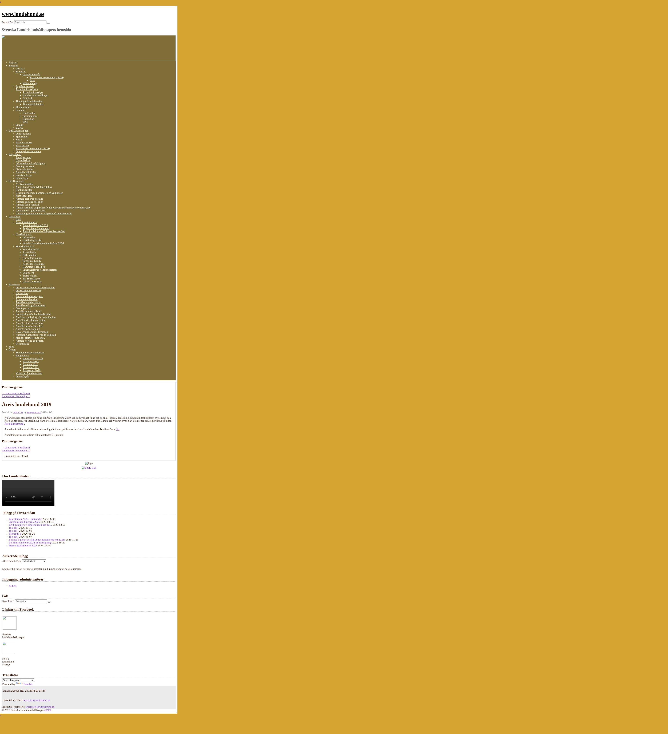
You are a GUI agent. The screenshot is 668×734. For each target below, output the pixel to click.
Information (29, 237)
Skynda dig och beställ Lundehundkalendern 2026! (37, 539)
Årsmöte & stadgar (33, 92)
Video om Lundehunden (29, 373)
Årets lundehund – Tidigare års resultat (44, 231)
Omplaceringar (24, 175)
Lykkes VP (28, 272)
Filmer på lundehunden (28, 151)
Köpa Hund (15, 154)
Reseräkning (22, 343)
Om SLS (20, 68)
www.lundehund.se (23, 14)
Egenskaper (22, 136)
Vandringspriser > (25, 246)
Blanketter (14, 284)
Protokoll (28, 98)
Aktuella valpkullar (26, 172)
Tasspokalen (29, 252)
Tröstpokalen (30, 275)
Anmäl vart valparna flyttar (30, 320)
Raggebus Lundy (32, 260)
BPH (25, 121)
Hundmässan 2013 (33, 358)
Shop (11, 346)
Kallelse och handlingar (35, 95)
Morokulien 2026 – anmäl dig (25, 519)
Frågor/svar (22, 178)
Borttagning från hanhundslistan (33, 314)
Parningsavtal (23, 308)
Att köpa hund (23, 157)
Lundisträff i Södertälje (16, 396)
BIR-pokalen (30, 255)
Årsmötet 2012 (31, 367)
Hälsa (19, 139)
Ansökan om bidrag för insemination (36, 317)
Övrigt (12, 349)
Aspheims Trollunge (34, 263)
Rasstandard (22, 145)
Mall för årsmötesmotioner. (30, 337)
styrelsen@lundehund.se (37, 700)
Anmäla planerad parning (29, 198)
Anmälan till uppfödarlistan (30, 210)
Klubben (13, 65)
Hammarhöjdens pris (34, 266)
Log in (12, 585)
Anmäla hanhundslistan (28, 311)
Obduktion (28, 118)
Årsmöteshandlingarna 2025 (24, 521)
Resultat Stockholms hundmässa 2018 (43, 243)
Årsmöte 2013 (30, 364)
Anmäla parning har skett (29, 201)
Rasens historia (24, 142)
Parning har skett (25, 166)
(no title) (13, 527)
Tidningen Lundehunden (29, 101)
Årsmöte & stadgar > (27, 89)
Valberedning (30, 83)
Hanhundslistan (24, 189)
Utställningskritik (32, 240)
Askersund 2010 (32, 370)
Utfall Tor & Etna (32, 281)
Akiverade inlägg (11, 561)
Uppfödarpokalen (32, 257)
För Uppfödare (17, 181)
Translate (28, 684)
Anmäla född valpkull (27, 204)
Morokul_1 (15, 533)
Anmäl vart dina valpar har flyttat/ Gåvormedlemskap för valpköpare (53, 207)
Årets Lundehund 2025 (35, 225)
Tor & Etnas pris (31, 278)
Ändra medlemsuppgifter (29, 296)
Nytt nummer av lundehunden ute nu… (30, 524)
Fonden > (21, 110)
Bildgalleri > (22, 355)
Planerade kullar (24, 169)
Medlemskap (23, 107)
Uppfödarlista (23, 160)
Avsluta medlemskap (27, 299)
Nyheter (13, 62)
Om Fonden (29, 113)
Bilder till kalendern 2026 (23, 545)
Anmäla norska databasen (30, 340)
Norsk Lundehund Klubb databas (34, 187)
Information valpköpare (28, 290)
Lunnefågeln (22, 376)
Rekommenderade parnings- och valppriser (39, 192)
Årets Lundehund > (26, 222)
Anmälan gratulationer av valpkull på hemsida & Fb (44, 213)
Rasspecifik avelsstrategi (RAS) (47, 77)
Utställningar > (24, 234)
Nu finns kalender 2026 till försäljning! (30, 542)
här (117, 429)
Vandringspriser (31, 249)
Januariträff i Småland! (16, 393)
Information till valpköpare (30, 163)
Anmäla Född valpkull (28, 328)
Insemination (30, 116)
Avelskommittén (31, 74)
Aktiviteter (14, 216)
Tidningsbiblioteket (33, 104)
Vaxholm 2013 (31, 361)
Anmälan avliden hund (28, 302)
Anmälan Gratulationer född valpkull (36, 334)
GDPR (19, 127)
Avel (32, 80)
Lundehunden (23, 133)
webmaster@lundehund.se (40, 706)
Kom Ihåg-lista (24, 195)
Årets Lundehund (14, 423)
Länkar (19, 124)
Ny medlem (22, 293)
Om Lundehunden (19, 130)
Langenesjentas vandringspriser (40, 269)
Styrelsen (21, 71)
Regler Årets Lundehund (36, 228)
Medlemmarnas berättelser (30, 352)
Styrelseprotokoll (25, 86)
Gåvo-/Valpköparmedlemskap (32, 331)
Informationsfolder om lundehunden (35, 287)
